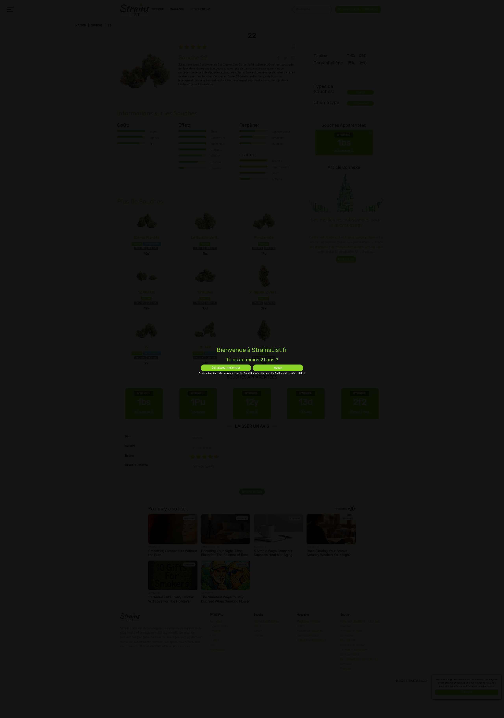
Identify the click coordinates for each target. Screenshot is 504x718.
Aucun (278, 367)
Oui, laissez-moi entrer (226, 367)
